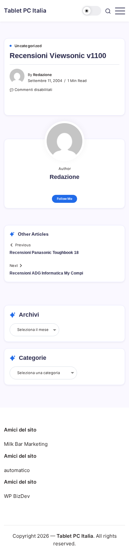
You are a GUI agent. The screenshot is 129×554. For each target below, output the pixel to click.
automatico (17, 470)
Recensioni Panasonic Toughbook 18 (44, 252)
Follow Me (64, 198)
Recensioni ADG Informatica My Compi (46, 273)
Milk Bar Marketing (26, 444)
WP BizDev (17, 496)
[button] (91, 11)
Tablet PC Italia (25, 10)
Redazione (42, 74)
